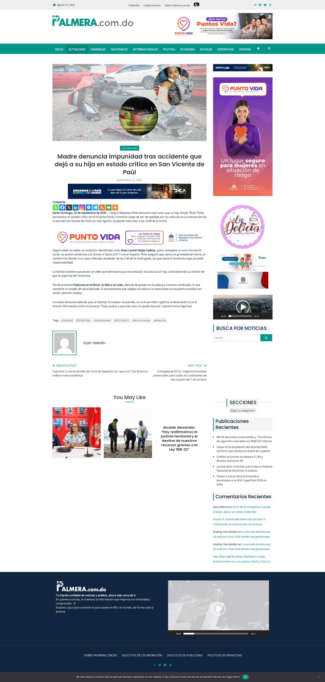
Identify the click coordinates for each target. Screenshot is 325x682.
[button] (243, 307)
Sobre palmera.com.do (100, 655)
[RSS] (102, 207)
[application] (243, 307)
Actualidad (77, 49)
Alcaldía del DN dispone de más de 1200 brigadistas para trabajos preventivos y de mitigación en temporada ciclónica (76, 438)
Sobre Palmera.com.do (177, 5)
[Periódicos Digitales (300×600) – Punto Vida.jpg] (243, 195)
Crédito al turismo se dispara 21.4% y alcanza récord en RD (239, 459)
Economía (187, 49)
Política (169, 49)
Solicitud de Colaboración (142, 655)
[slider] (240, 316)
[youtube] (265, 4)
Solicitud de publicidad (185, 655)
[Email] (109, 207)
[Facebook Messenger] (89, 207)
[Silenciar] (264, 318)
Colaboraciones (152, 5)
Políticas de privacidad (225, 655)
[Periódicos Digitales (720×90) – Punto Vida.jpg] (129, 246)
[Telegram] (95, 207)
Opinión (245, 49)
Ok (245, 676)
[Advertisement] (243, 370)
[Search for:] (237, 338)
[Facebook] (62, 207)
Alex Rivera (220, 556)
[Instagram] (82, 207)
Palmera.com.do (141, 320)
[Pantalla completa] (270, 318)
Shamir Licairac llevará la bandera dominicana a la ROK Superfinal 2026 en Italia (241, 480)
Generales (98, 49)
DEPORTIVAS (83, 320)
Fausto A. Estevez (224, 519)
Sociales (206, 49)
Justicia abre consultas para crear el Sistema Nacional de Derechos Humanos (244, 468)
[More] (115, 207)
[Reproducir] (219, 318)
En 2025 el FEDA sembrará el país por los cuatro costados (128, 445)
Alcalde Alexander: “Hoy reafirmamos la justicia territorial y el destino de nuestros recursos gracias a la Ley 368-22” (179, 438)
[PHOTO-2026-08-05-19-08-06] (243, 70)
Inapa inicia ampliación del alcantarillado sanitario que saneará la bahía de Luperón (243, 449)
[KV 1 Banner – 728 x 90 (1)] (129, 198)
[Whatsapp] (56, 207)
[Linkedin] (76, 207)
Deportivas (225, 49)
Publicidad (133, 5)
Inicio (59, 49)
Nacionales (119, 49)
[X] (69, 207)
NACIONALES (121, 320)
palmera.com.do (70, 599)
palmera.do (160, 320)
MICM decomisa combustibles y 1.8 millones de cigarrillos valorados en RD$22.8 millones (244, 439)
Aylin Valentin (94, 343)
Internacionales (145, 49)
